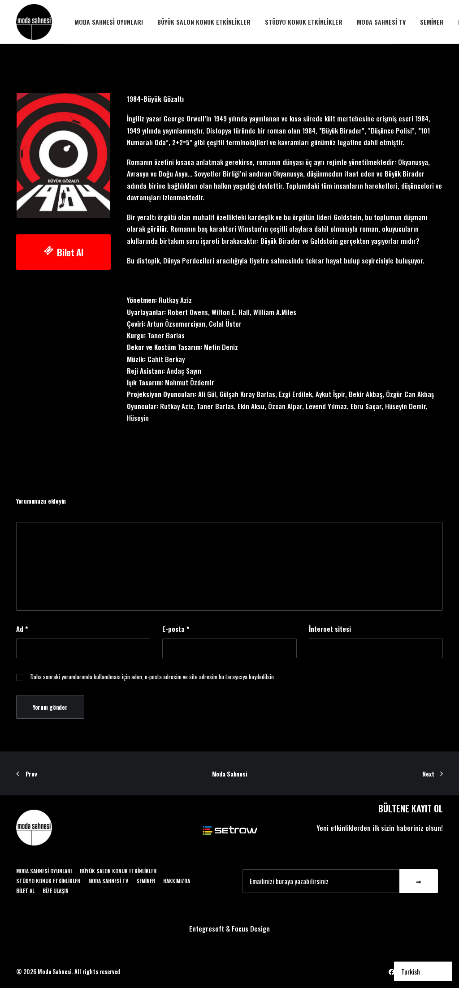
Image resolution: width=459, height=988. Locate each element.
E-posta (175, 629)
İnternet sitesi (330, 629)
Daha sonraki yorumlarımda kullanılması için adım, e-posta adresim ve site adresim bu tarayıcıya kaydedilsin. (152, 676)
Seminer (432, 21)
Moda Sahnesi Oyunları (108, 21)
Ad (22, 629)
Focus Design (251, 928)
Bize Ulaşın (56, 890)
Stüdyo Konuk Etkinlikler (303, 21)
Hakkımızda (176, 880)
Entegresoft (206, 928)
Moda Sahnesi (229, 773)
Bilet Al (70, 252)
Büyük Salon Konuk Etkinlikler (204, 21)
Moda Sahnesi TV (381, 21)
